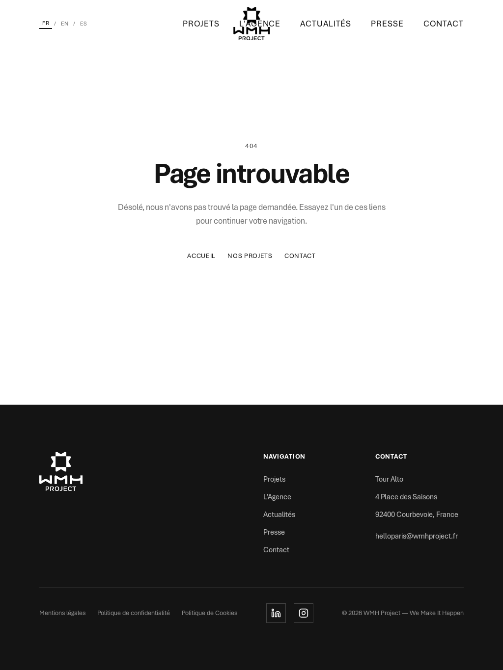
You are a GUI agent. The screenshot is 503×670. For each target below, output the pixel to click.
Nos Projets (250, 256)
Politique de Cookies (209, 613)
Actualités (325, 23)
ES (83, 23)
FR (45, 23)
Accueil (201, 256)
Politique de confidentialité (133, 613)
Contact (443, 23)
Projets (201, 23)
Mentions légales (62, 613)
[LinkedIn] (276, 613)
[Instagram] (303, 613)
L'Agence (277, 497)
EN (64, 23)
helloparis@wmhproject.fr (416, 536)
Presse (387, 23)
